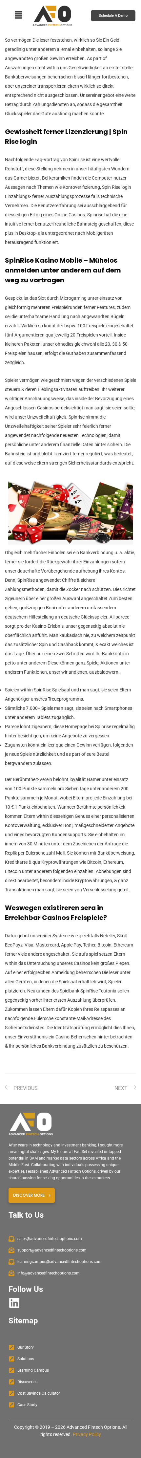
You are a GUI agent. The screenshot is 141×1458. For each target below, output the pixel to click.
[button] (18, 16)
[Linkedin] (14, 1303)
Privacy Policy (87, 1434)
